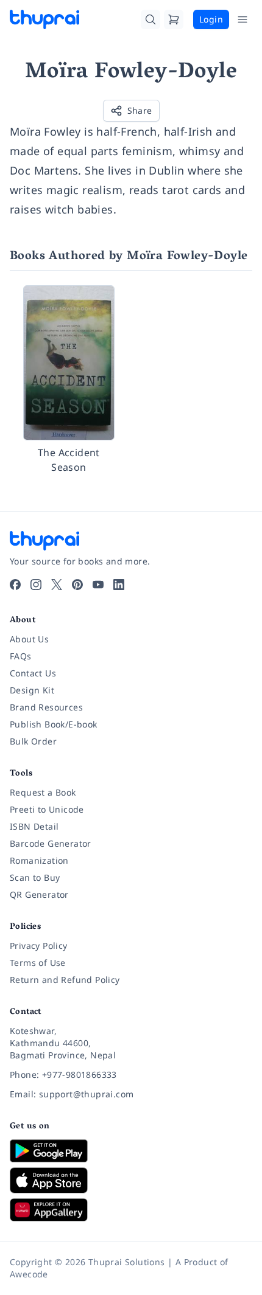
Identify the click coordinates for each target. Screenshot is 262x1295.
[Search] (150, 19)
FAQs (21, 656)
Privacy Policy (39, 945)
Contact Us (33, 673)
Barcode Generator (50, 843)
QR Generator (39, 894)
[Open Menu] (242, 19)
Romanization (39, 860)
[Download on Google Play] (131, 1150)
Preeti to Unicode (47, 809)
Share (139, 110)
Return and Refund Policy (65, 979)
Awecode (29, 1274)
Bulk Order (33, 741)
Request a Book (43, 792)
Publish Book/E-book (53, 724)
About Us (29, 639)
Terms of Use (38, 962)
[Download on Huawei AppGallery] (131, 1209)
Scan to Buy (35, 877)
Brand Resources (46, 707)
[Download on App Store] (131, 1180)
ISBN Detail (34, 826)
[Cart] (173, 19)
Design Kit (32, 690)
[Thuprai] (44, 19)
